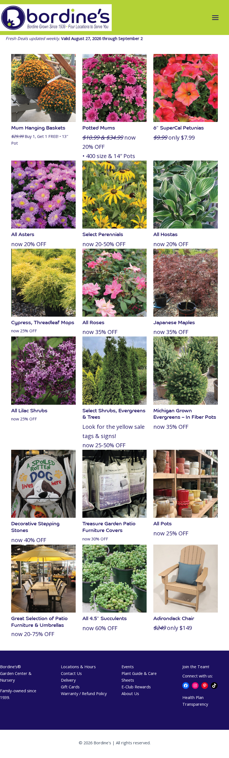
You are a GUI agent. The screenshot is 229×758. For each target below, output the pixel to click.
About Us (130, 693)
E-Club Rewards (136, 686)
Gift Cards (70, 686)
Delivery (68, 680)
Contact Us (71, 673)
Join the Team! (195, 666)
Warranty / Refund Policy (84, 693)
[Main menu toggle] (215, 18)
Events (127, 666)
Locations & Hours (78, 666)
